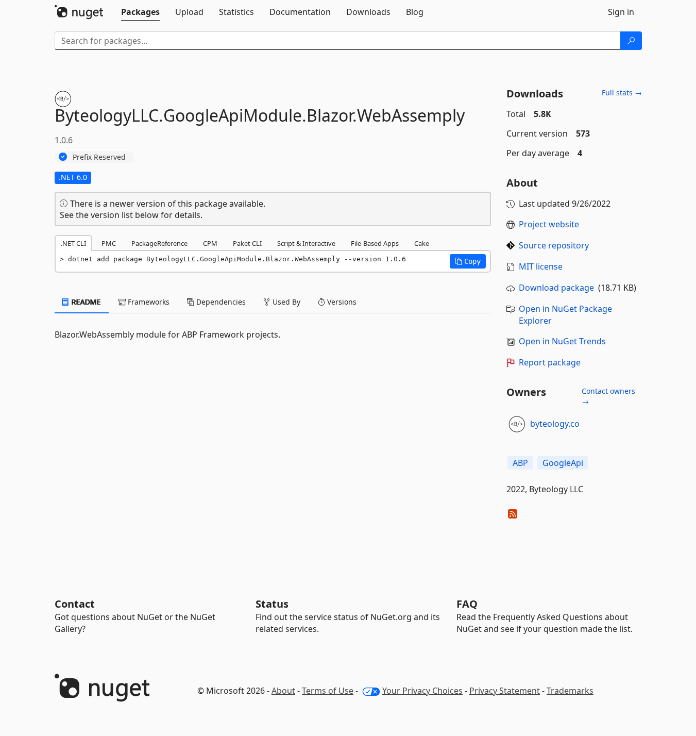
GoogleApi (562, 463)
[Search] (631, 40)
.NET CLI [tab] (73, 243)
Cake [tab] (421, 243)
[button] (468, 261)
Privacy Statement (504, 690)
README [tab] (85, 302)
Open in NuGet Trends (562, 341)
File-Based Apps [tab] (375, 243)
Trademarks (570, 690)
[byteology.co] (516, 424)
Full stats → (622, 92)
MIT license (541, 266)
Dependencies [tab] (220, 302)
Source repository (554, 245)
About (283, 690)
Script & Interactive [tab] (306, 243)
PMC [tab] (108, 243)
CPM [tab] (210, 243)
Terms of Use (327, 690)
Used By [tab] (285, 302)
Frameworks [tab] (147, 302)
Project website (549, 224)
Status (272, 604)
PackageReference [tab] (159, 243)
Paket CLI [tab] (247, 243)
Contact (75, 604)
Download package (556, 287)
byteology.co (555, 423)
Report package (550, 362)
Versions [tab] (341, 302)
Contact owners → (608, 396)
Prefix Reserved (99, 157)
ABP (520, 463)
